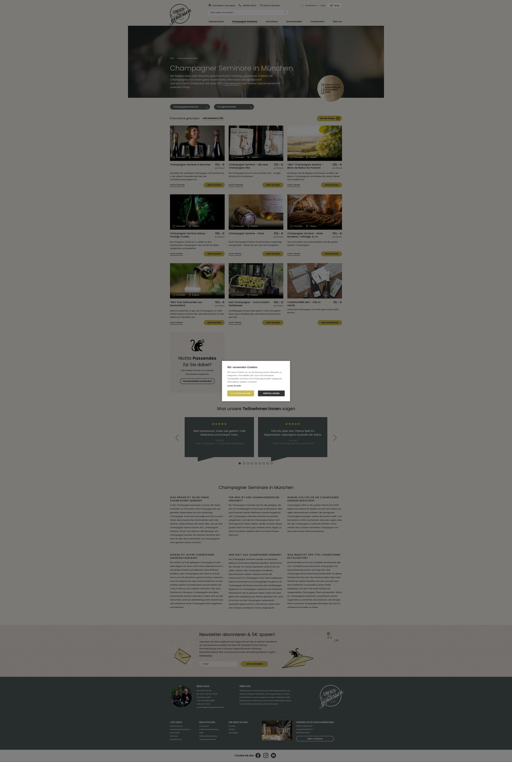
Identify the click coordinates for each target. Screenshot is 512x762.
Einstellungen (271, 393)
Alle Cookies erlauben (241, 393)
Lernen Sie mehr (234, 386)
